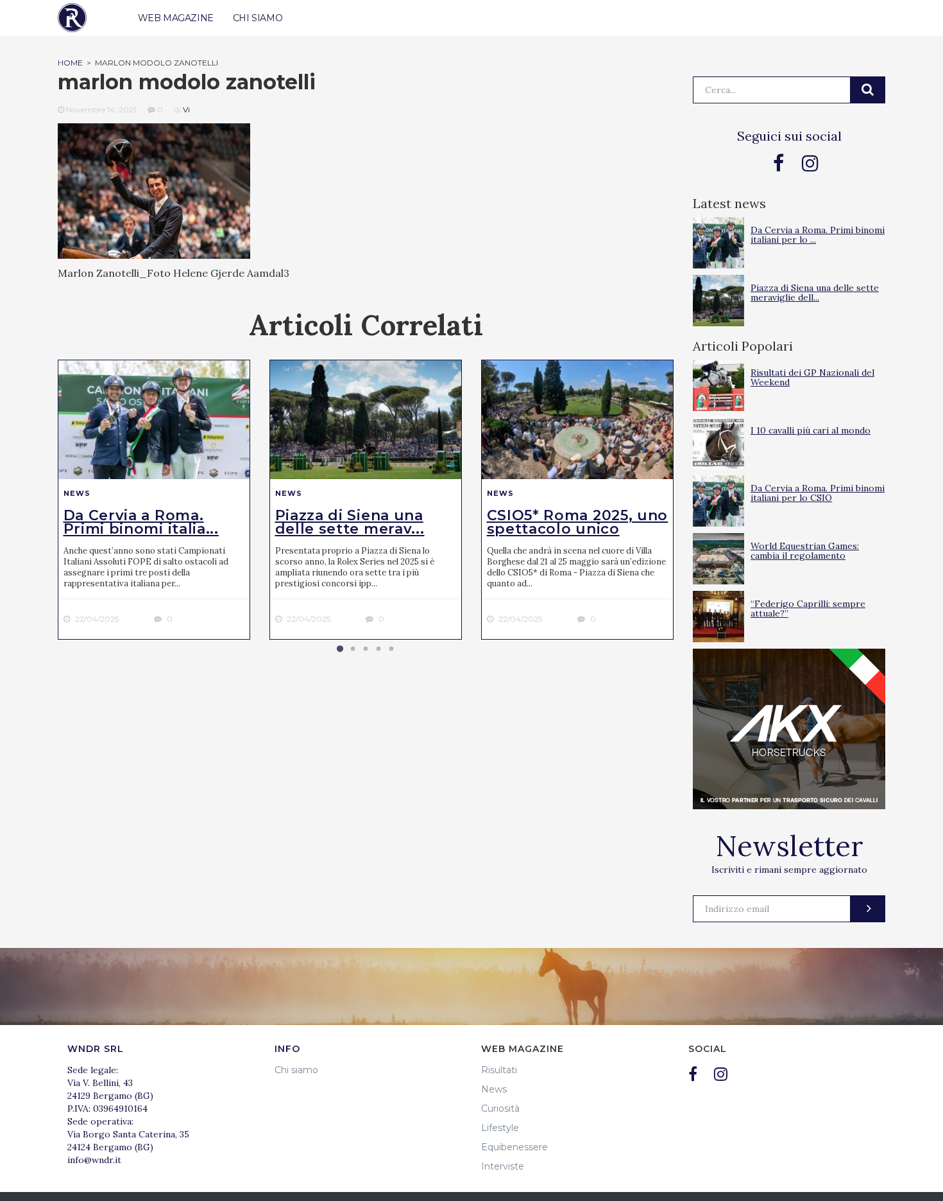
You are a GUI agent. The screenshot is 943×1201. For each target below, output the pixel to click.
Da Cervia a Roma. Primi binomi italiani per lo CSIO (818, 493)
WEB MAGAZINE (176, 18)
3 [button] (365, 649)
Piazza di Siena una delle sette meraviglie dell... (815, 292)
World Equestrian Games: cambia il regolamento (805, 550)
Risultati (499, 1070)
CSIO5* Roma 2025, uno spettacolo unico (577, 522)
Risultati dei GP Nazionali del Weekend (812, 377)
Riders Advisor (72, 17)
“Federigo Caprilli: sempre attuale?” (808, 608)
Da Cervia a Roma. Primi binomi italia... (141, 522)
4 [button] (378, 649)
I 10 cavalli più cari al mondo (811, 430)
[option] (154, 500)
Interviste (502, 1166)
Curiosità (500, 1108)
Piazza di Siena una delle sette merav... (350, 522)
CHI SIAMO (257, 18)
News (77, 493)
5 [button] (391, 649)
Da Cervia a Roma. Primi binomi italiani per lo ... (818, 234)
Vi (186, 109)
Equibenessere (514, 1147)
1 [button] (340, 649)
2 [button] (352, 649)
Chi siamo (296, 1070)
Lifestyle (500, 1128)
